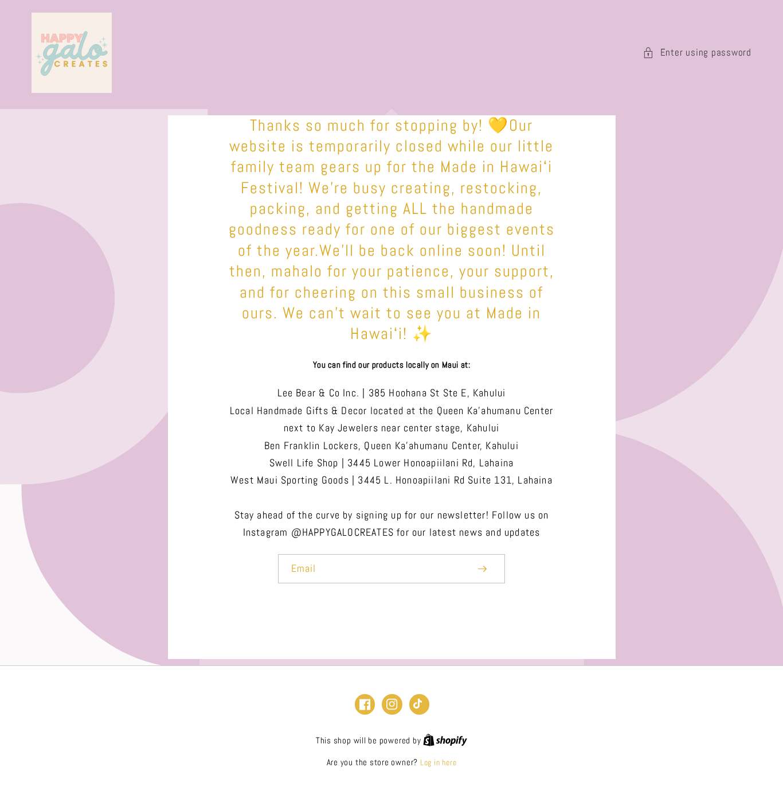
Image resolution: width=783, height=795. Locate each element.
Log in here (438, 762)
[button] (697, 53)
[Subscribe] (482, 569)
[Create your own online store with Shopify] (445, 740)
